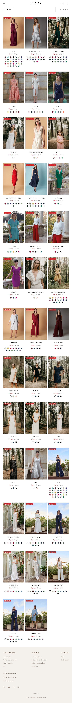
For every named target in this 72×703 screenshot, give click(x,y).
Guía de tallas (7, 657)
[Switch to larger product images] (3, 9)
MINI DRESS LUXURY (36, 152)
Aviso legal (35, 666)
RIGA (36, 482)
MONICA (13, 436)
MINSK (36, 106)
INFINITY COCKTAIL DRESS (36, 198)
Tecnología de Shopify (41, 697)
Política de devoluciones (39, 660)
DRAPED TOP (36, 585)
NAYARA (13, 482)
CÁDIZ (14, 246)
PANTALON (58, 537)
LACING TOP (58, 585)
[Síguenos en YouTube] (9, 687)
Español (35, 693)
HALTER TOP (13, 585)
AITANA (58, 152)
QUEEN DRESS (36, 634)
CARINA (36, 391)
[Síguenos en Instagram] (4, 687)
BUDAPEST (58, 198)
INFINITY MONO (58, 51)
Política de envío (37, 657)
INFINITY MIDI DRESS (36, 51)
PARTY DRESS (13, 391)
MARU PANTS (58, 342)
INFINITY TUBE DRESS (13, 198)
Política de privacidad (38, 663)
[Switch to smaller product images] (7, 9)
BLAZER (13, 634)
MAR (58, 436)
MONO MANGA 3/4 (36, 342)
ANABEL (58, 391)
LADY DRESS (14, 342)
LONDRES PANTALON (36, 246)
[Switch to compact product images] (10, 9)
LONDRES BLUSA (58, 246)
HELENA (36, 436)
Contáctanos (65, 660)
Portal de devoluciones (10, 660)
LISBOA (13, 292)
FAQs (62, 657)
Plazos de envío (8, 663)
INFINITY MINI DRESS (58, 292)
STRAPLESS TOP (36, 537)
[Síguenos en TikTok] (14, 687)
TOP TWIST (13, 152)
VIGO (13, 106)
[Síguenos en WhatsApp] (19, 687)
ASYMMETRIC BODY (13, 537)
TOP (13, 51)
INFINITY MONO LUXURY (36, 292)
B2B (4, 666)
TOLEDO (58, 106)
